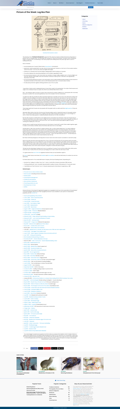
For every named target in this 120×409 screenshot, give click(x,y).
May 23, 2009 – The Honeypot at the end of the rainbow (37, 285)
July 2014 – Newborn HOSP (30, 328)
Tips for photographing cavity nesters (33, 195)
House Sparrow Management (31, 177)
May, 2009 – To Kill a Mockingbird (31, 280)
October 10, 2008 (28, 268)
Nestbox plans (27, 175)
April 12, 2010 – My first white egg (31, 312)
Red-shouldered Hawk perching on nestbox (34, 237)
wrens (25, 155)
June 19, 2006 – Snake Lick (30, 199)
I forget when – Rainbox (29, 308)
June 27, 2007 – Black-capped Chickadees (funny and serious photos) (40, 233)
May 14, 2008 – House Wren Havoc (32, 257)
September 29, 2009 (28, 306)
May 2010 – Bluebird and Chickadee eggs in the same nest (37, 319)
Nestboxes (18, 9)
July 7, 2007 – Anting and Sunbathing (32, 235)
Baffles (25, 187)
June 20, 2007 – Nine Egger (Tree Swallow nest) (35, 231)
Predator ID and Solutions (30, 179)
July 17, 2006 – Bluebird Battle (31, 205)
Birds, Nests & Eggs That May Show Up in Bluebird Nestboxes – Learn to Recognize (36, 393)
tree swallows (51, 155)
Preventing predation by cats (31, 183)
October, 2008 (27, 272)
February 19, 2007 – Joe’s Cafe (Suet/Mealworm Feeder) (37, 218)
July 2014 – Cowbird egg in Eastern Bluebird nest (35, 327)
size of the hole (36, 152)
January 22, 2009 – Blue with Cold (31, 276)
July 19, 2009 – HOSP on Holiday (31, 298)
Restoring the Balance (66, 373)
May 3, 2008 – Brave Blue (29, 255)
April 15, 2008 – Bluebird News (30, 246)
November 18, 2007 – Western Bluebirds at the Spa (36, 238)
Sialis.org (82, 394)
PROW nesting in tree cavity (66, 278)
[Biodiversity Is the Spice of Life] (49, 363)
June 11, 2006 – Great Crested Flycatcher (33, 197)
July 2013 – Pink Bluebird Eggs (30, 325)
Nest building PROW (54, 278)
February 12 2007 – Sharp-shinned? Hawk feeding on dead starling (39, 216)
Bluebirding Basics (31, 386)
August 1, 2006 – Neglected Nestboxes (33, 208)
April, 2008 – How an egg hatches (31, 252)
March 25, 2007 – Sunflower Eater (31, 220)
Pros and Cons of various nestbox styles (33, 172)
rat (62, 103)
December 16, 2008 (28, 274)
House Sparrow (48, 66)
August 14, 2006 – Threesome (31, 210)
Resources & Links (31, 390)
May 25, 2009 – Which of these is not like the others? (36, 283)
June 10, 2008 (27, 263)
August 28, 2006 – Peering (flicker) (32, 212)
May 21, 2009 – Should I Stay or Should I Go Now (35, 282)
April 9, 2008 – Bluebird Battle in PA (32, 242)
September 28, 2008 (28, 267)
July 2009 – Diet (27, 295)
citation (87, 394)
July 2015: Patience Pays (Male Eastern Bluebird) (35, 330)
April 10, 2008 (27, 244)
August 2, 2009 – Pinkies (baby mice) (32, 302)
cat (58, 103)
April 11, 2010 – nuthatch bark (30, 310)
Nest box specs (27, 173)
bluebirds (43, 155)
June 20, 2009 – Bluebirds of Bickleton (32, 291)
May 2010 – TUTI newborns (30, 315)
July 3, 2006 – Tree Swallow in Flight (32, 203)
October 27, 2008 (28, 270)
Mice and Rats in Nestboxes (30, 181)
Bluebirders (63, 371)
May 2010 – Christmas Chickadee (31, 317)
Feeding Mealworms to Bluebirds (34, 394)
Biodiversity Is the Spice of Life (46, 373)
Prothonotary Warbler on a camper (41, 278)
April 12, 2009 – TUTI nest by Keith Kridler (33, 313)
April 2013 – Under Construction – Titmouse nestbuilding (37, 323)
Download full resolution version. (50, 52)
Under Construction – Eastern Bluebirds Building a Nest (44, 240)
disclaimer (75, 404)
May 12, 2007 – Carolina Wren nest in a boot (34, 225)
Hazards (85, 371)
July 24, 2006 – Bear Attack (30, 207)
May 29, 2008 (27, 261)
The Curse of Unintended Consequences (22, 373)
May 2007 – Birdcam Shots (30, 223)
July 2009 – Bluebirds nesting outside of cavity (34, 297)
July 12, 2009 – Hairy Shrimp (30, 293)
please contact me (77, 388)
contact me (34, 193)
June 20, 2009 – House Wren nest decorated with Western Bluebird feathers (41, 287)
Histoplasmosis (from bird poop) (91, 373)
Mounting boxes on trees (30, 185)
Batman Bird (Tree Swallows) (37, 227)
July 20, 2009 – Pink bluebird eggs (31, 300)
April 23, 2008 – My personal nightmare (33, 248)
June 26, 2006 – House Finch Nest (31, 201)
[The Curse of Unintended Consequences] (26, 363)
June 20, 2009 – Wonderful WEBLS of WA (33, 289)
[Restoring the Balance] (71, 363)
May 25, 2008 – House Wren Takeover (32, 259)
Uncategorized (19, 371)
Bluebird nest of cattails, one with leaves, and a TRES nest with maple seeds (47, 229)
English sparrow (68, 108)
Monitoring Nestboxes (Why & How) (35, 388)
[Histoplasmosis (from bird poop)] (93, 363)
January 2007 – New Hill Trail (30, 214)
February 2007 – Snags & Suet (31, 222)
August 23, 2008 (27, 265)
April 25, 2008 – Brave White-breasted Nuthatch (35, 250)
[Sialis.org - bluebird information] (27, 3)
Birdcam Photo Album (44, 223)
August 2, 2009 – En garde (30, 304)
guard (64, 103)
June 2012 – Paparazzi (29, 321)
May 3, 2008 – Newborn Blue (30, 253)
